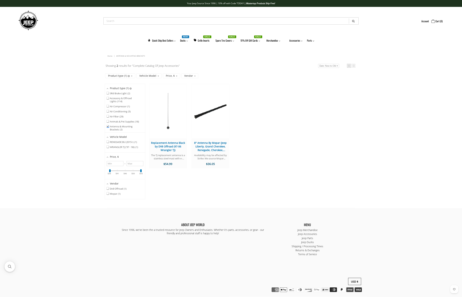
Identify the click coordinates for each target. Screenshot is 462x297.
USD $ (354, 281)
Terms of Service (307, 254)
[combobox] (230, 21)
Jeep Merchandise (307, 230)
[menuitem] (161, 40)
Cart (439, 21)
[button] (349, 66)
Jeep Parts (307, 238)
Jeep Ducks (307, 242)
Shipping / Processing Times (307, 246)
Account (425, 21)
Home (109, 56)
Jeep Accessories (307, 234)
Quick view (168, 114)
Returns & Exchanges (307, 250)
